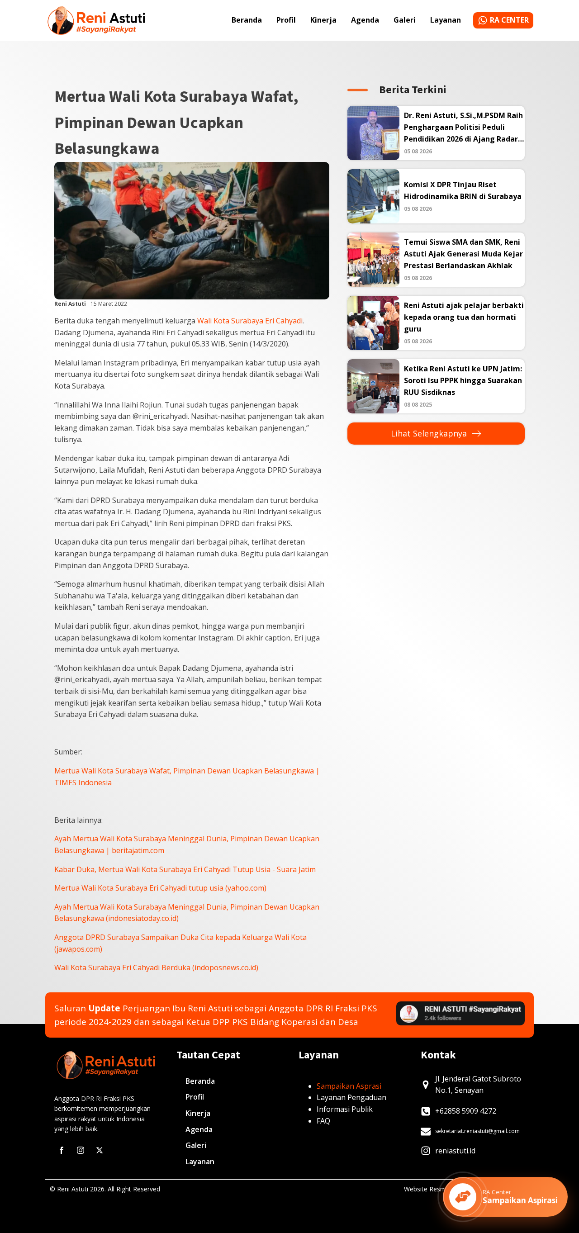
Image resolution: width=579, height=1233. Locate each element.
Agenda (365, 20)
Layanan (445, 20)
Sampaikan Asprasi (349, 1086)
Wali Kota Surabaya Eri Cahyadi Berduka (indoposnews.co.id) (156, 967)
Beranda (247, 20)
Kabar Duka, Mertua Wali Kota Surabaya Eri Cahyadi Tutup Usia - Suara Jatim (185, 869)
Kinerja (323, 20)
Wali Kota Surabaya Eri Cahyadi (250, 321)
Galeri (405, 20)
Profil (286, 20)
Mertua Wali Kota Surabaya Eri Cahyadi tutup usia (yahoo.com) (160, 888)
